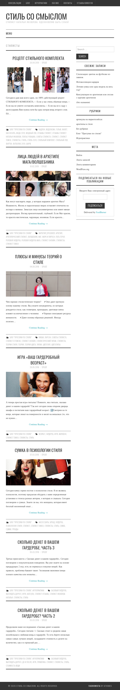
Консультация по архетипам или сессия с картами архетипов (94, 96)
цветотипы (55, 344)
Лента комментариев (86, 164)
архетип (59, 233)
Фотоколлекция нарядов (87, 81)
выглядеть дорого (13, 593)
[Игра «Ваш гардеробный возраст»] (38, 384)
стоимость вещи (13, 665)
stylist (44, 62)
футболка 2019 (19, 143)
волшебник (33, 236)
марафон (62, 434)
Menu (9, 33)
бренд (52, 522)
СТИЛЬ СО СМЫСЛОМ (36, 16)
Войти (79, 155)
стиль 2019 (32, 140)
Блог (28, 3)
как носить (10, 133)
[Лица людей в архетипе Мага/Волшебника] (38, 183)
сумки (8, 529)
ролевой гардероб (13, 240)
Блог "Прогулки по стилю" (21, 129)
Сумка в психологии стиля (38, 450)
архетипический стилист (16, 236)
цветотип (46, 344)
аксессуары (44, 522)
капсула (30, 593)
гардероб (49, 434)
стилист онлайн (48, 240)
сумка (62, 525)
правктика (41, 662)
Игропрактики (41, 3)
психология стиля (14, 525)
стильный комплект (46, 140)
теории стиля (11, 344)
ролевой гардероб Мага (31, 240)
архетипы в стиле (84, 123)
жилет (64, 129)
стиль (23, 140)
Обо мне (55, 3)
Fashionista (94, 685)
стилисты (16, 140)
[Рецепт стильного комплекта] (38, 80)
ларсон (48, 337)
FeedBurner (101, 212)
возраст (42, 434)
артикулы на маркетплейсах (89, 119)
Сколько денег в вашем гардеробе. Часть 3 (38, 544)
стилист (55, 136)
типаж (39, 344)
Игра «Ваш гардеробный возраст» (38, 360)
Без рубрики (82, 128)
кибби (41, 337)
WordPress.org (82, 169)
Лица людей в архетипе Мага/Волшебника (38, 159)
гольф (58, 129)
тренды (15, 529)
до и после (27, 662)
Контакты (68, 3)
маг (39, 236)
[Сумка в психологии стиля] (38, 472)
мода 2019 (20, 133)
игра (56, 434)
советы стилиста (43, 136)
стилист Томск (12, 437)
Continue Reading (38, 119)
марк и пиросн (48, 236)
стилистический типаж (46, 340)
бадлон (42, 129)
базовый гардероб (58, 590)
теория (21, 344)
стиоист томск (12, 243)
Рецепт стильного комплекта (38, 58)
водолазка (50, 129)
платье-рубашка (28, 136)
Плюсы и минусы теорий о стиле (38, 259)
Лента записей (83, 159)
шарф (28, 143)
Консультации (14, 3)
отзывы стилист (44, 133)
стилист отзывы (42, 593)
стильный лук (62, 140)
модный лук (31, 133)
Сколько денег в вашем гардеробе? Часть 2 (38, 613)
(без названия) (83, 102)
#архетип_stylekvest (47, 233)
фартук (9, 143)
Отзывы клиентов (85, 3)
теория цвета (30, 344)
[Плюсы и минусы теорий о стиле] (38, 284)
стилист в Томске (13, 340)
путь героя (60, 236)
